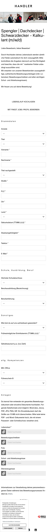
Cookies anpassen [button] (8, 528)
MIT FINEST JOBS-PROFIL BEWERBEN (23, 110)
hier (10, 494)
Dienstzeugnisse (8, 469)
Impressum (17, 521)
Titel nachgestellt (8, 170)
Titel (3, 139)
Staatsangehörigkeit (10, 233)
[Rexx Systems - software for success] (42, 517)
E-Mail (4, 254)
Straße (4, 181)
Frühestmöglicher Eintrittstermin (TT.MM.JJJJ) (20, 333)
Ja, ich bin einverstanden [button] (14, 525)
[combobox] (23, 133)
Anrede (4, 129)
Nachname (6, 160)
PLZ (3, 191)
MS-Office (5, 368)
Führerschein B (7, 378)
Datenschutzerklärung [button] (8, 521)
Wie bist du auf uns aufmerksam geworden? (19, 323)
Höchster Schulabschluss (11, 278)
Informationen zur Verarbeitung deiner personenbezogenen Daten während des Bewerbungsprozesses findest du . (23, 487)
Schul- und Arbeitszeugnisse (13, 458)
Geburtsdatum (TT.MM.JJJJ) (13, 222)
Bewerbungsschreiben (10, 437)
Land (4, 212)
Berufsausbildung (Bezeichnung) (14, 288)
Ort (3, 202)
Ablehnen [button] (20, 528)
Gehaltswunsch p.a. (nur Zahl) (13, 344)
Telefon (4, 243)
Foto (3, 448)
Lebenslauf (6, 427)
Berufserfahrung (7, 299)
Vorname (5, 150)
